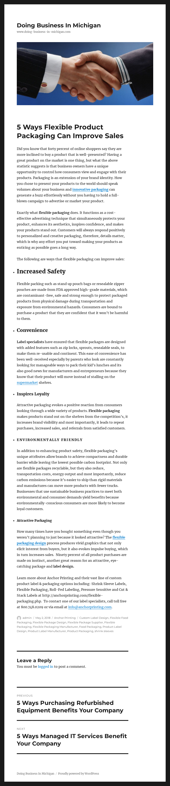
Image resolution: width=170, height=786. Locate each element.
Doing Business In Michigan (59, 25)
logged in (45, 666)
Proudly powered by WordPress (78, 773)
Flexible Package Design (49, 622)
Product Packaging (80, 631)
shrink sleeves (104, 631)
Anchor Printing (65, 617)
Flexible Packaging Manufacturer (55, 626)
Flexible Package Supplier (85, 622)
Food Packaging (90, 626)
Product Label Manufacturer (47, 631)
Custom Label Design (94, 617)
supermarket (27, 382)
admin (27, 617)
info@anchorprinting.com (90, 607)
